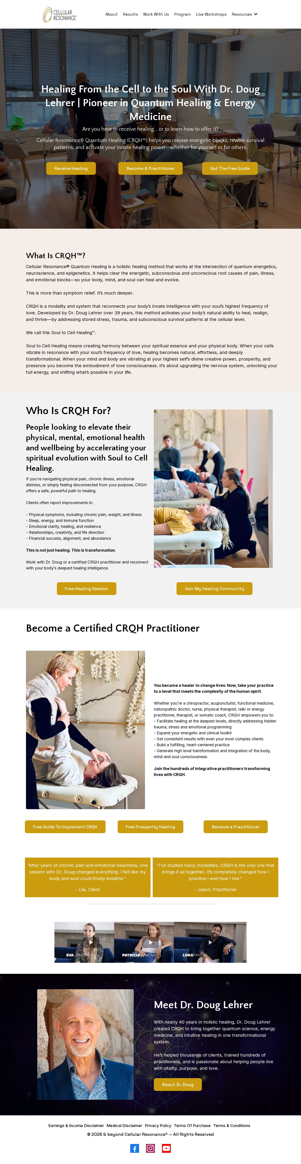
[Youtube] (166, 1148)
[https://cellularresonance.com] (60, 14)
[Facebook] (135, 1148)
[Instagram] (150, 1148)
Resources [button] (242, 14)
